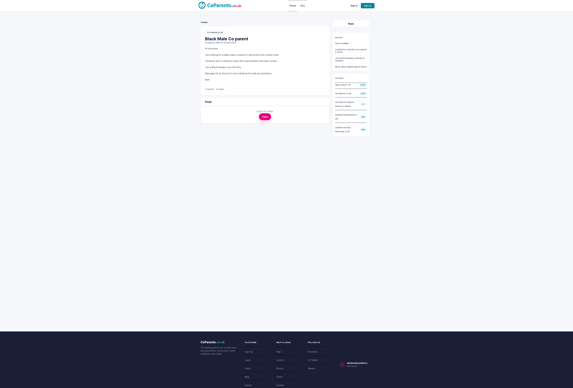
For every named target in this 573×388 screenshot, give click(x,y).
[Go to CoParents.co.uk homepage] (219, 5)
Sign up (367, 5)
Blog (247, 376)
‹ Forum (204, 22)
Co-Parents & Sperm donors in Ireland (344, 104)
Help (278, 351)
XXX (218, 42)
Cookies (280, 385)
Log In (248, 360)
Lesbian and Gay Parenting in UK (343, 129)
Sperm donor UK (343, 85)
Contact (280, 360)
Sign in (354, 5)
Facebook (313, 351)
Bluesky (311, 368)
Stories (248, 385)
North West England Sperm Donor (351, 67)
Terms (279, 376)
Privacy (280, 368)
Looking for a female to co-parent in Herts (351, 50)
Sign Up (249, 351)
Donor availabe (342, 43)
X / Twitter (313, 360)
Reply (351, 23)
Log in (265, 116)
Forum (248, 368)
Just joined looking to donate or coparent (350, 59)
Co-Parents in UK (215, 32)
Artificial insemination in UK (346, 117)
